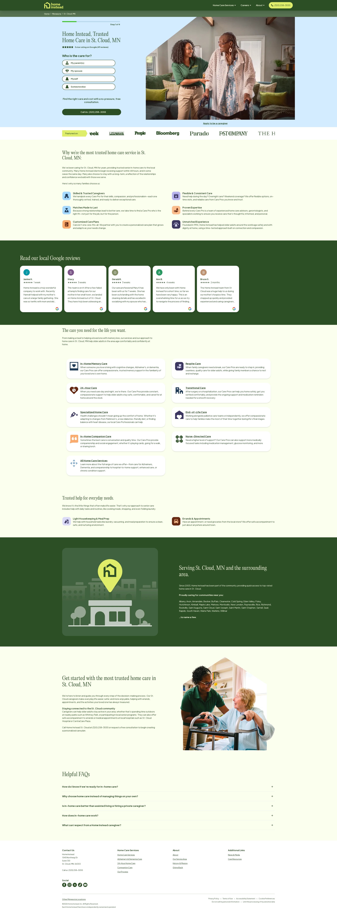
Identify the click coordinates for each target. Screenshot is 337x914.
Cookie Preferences (267, 899)
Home (46, 14)
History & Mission (180, 863)
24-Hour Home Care (126, 863)
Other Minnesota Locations (74, 899)
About (175, 855)
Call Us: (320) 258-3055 (93, 112)
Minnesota (56, 14)
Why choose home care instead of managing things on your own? (100, 796)
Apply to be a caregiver (215, 123)
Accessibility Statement (245, 899)
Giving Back (178, 867)
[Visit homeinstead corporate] (54, 5)
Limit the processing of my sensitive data (259, 902)
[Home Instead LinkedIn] (75, 885)
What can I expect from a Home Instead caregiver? (91, 825)
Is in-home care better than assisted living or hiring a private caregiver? (104, 805)
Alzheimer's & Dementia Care (129, 859)
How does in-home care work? (80, 815)
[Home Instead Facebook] (64, 885)
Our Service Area (180, 859)
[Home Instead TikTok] (80, 885)
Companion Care (124, 867)
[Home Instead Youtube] (85, 885)
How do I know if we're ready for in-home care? (90, 786)
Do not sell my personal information (225, 902)
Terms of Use (228, 899)
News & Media (234, 855)
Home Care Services (126, 855)
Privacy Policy (213, 899)
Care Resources (235, 859)
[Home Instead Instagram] (69, 885)
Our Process (122, 871)
